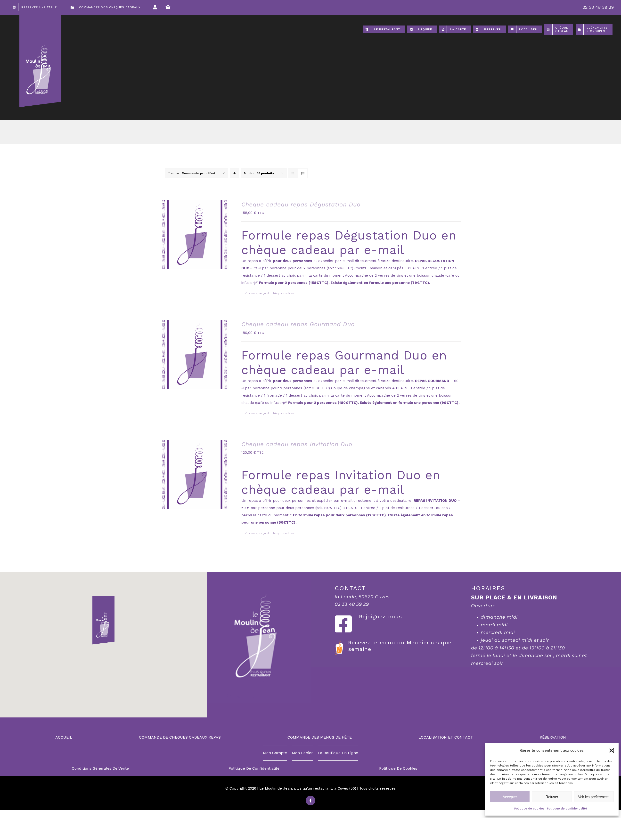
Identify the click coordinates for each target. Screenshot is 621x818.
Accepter (510, 797)
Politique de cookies (529, 808)
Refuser (552, 797)
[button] (611, 750)
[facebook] (310, 800)
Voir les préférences (594, 797)
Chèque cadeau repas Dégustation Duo (300, 204)
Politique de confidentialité (567, 808)
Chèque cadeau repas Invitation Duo (296, 444)
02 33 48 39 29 (598, 7)
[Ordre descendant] (234, 173)
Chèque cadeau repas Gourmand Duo (298, 324)
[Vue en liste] (302, 173)
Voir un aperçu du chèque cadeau (269, 293)
